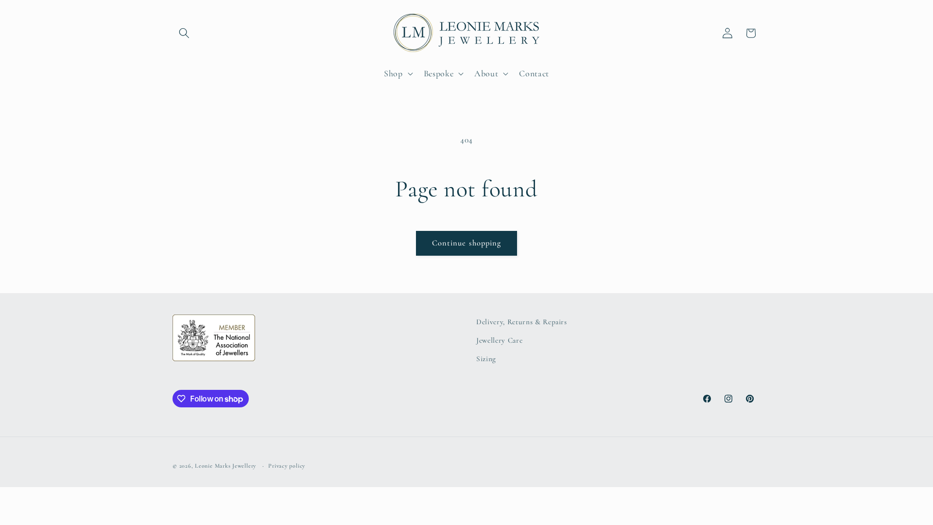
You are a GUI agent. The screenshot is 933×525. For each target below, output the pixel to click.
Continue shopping (466, 243)
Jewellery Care (499, 340)
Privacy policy (286, 465)
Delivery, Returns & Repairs (521, 321)
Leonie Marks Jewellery (225, 465)
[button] (184, 33)
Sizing (486, 358)
